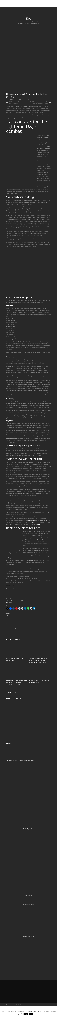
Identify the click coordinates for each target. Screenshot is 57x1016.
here (43, 227)
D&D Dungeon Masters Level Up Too (16, 598)
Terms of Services (10, 1005)
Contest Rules (19, 1005)
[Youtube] (8, 754)
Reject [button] (31, 1014)
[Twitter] (23, 754)
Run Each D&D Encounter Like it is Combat (23, 598)
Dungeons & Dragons (31, 21)
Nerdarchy (20, 21)
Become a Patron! (10, 900)
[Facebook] (18, 754)
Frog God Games (33, 560)
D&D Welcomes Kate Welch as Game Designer (17, 102)
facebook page (32, 520)
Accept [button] (25, 1014)
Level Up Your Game (28, 936)
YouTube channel (32, 522)
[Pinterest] (13, 754)
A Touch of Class (41, 540)
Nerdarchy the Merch (28, 904)
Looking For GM (43, 520)
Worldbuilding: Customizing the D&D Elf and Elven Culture (39, 102)
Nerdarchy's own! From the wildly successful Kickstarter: (20, 760)
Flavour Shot (27, 99)
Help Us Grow (28, 895)
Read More (36, 1014)
